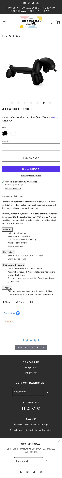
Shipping (7, 287)
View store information (13, 189)
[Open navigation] (4, 22)
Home (4, 36)
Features (7, 229)
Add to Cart (31, 158)
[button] (31, 71)
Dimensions (8, 252)
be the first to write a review (31, 347)
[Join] (48, 392)
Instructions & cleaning (13, 265)
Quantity (5, 141)
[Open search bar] (50, 22)
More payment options (31, 176)
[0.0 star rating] (19, 322)
